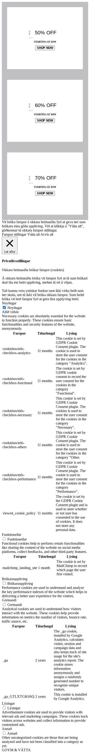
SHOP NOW (45, 48)
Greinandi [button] (9, 600)
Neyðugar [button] (9, 303)
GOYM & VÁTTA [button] (16, 750)
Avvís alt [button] (46, 234)
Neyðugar (14, 308)
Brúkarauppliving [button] (14, 579)
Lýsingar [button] (8, 703)
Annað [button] (7, 729)
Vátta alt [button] (33, 234)
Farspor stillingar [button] (14, 234)
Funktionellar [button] (11, 535)
